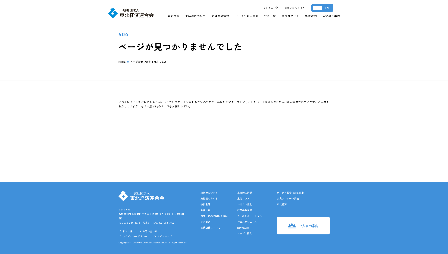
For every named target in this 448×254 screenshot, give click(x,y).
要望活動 (311, 16)
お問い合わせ (149, 231)
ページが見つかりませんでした (148, 61)
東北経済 (282, 204)
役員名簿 (205, 204)
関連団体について (210, 227)
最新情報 (173, 16)
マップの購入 (244, 233)
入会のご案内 (331, 16)
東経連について (195, 16)
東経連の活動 (220, 16)
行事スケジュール (247, 221)
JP (318, 8)
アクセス (205, 221)
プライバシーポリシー (135, 236)
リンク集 (128, 231)
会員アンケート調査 (288, 198)
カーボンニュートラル (249, 216)
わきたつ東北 (244, 204)
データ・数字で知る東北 (290, 192)
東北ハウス (243, 198)
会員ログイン (290, 16)
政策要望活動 (244, 210)
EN (327, 8)
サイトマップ (164, 236)
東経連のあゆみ (209, 198)
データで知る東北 (246, 16)
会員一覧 (270, 16)
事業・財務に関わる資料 (214, 216)
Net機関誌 (243, 227)
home (122, 61)
